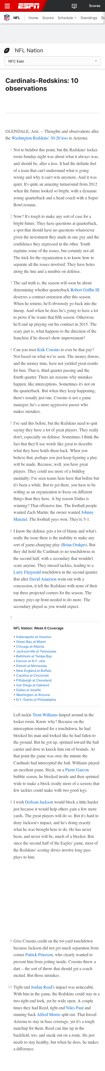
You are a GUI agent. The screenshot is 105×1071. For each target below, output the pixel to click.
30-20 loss (59, 138)
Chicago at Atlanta (30, 646)
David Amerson (43, 579)
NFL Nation (29, 50)
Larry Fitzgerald (27, 572)
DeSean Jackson (39, 802)
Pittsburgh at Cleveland (33, 680)
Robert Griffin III (85, 289)
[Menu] (7, 6)
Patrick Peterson (39, 954)
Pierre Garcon (77, 769)
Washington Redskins (30, 138)
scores (94, 6)
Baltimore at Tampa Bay (34, 656)
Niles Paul (74, 1007)
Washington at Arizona (33, 695)
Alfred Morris (48, 1014)
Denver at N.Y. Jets (30, 661)
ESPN (29, 6)
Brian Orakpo (74, 544)
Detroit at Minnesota (31, 666)
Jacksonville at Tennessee (36, 651)
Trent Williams (45, 714)
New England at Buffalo (33, 671)
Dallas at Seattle (28, 690)
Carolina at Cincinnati (32, 675)
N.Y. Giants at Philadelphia (36, 700)
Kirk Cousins (48, 349)
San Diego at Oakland (32, 685)
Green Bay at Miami (31, 642)
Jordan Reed (41, 987)
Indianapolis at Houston (33, 637)
